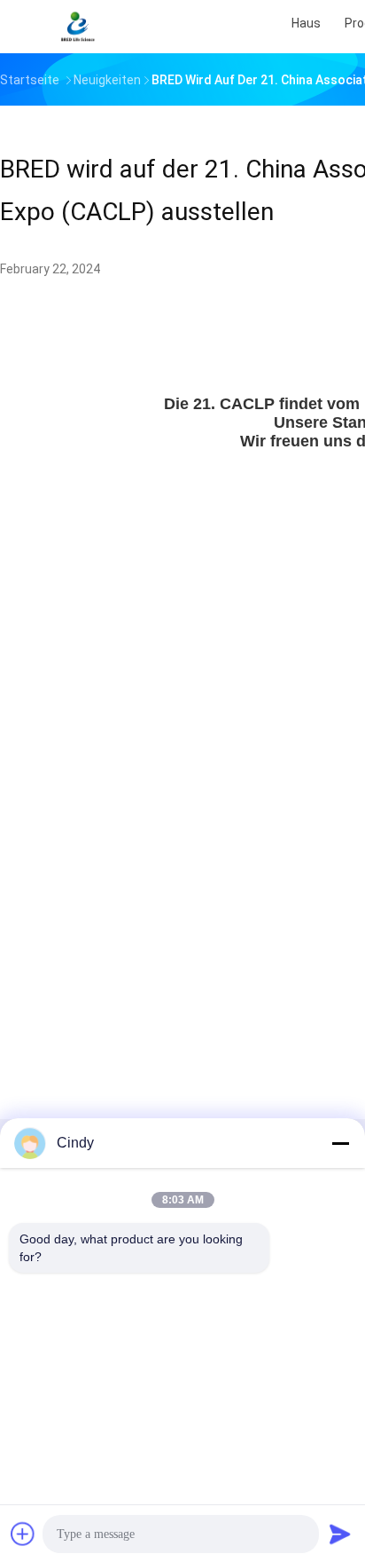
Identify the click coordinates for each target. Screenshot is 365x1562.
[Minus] (340, 1143)
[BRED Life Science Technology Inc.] (78, 26)
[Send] (340, 1533)
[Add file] (23, 1533)
